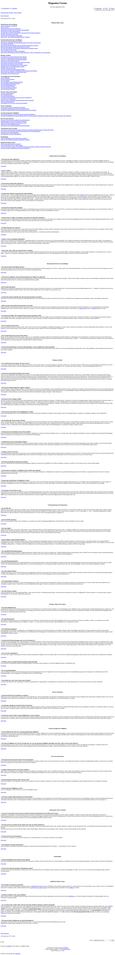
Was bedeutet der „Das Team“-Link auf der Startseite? (14, 103)
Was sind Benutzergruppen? (8, 96)
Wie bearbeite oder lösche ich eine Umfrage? (12, 63)
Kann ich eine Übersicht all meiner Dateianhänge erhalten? (15, 139)
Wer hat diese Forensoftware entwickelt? (11, 144)
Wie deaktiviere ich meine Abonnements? (11, 134)
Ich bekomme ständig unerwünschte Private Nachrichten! (15, 108)
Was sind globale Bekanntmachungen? (10, 83)
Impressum (99, 8)
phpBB (8, 946)
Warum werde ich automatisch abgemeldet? (11, 35)
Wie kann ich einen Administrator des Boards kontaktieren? (15, 148)
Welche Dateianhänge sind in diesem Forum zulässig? (14, 138)
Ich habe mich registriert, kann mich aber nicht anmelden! (15, 30)
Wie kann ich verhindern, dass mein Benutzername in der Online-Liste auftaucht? (21, 42)
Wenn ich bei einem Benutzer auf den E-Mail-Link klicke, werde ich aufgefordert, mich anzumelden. (26, 52)
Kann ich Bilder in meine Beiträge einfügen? (12, 82)
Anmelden (14, 8)
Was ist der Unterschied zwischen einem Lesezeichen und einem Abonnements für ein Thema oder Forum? (27, 130)
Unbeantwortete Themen (7, 12)
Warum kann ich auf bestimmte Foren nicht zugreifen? (14, 65)
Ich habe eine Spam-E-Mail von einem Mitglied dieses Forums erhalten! (18, 110)
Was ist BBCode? (5, 78)
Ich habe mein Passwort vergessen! (9, 34)
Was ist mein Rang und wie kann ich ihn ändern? (13, 51)
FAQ (106, 8)
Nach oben (3, 166)
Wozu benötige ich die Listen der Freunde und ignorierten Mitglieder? (18, 114)
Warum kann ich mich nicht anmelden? (10, 31)
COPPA (82, 195)
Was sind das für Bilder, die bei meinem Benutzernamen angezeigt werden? (19, 48)
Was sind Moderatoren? (6, 94)
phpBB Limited (83, 308)
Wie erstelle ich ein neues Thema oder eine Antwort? (14, 56)
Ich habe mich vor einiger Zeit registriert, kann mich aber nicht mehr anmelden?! (20, 33)
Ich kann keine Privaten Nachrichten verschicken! (13, 107)
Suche (112, 8)
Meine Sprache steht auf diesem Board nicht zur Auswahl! (15, 47)
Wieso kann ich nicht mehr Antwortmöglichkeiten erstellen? (15, 62)
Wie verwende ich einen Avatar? (9, 49)
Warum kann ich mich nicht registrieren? (11, 28)
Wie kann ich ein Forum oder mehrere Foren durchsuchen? (15, 120)
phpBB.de (94, 308)
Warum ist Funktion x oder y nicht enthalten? (12, 145)
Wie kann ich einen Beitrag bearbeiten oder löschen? (14, 58)
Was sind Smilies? (5, 80)
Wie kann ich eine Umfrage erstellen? (10, 61)
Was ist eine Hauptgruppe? (7, 101)
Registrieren (6, 8)
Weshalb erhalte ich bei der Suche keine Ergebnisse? (14, 121)
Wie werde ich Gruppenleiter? (8, 99)
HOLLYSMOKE (64, 947)
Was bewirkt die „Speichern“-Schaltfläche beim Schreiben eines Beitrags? (19, 70)
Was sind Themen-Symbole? (8, 89)
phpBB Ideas (71, 896)
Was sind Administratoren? (7, 93)
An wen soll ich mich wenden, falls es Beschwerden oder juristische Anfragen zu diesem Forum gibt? (26, 146)
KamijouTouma (66, 949)
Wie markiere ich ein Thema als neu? (10, 73)
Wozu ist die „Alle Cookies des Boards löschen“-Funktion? (15, 37)
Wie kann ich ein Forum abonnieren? (10, 132)
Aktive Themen (17, 12)
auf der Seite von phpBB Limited (38, 887)
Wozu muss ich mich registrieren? (9, 25)
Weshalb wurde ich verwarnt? (8, 68)
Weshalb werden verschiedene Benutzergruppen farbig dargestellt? (17, 100)
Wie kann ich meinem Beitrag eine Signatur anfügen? (14, 59)
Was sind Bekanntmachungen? (8, 85)
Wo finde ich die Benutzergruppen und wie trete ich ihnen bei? (16, 97)
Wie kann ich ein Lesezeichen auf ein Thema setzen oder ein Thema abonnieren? (21, 131)
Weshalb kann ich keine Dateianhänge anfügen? (12, 66)
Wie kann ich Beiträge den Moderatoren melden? (13, 69)
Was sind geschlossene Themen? (9, 87)
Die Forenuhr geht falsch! (7, 44)
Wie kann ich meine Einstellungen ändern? (11, 41)
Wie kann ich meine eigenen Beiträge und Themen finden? (15, 125)
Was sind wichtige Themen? (8, 86)
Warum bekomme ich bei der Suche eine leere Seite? (14, 123)
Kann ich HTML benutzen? (7, 79)
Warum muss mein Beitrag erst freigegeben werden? (14, 72)
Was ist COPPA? (5, 27)
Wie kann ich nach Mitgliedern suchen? (10, 124)
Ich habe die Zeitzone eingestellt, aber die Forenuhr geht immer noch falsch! (19, 45)
